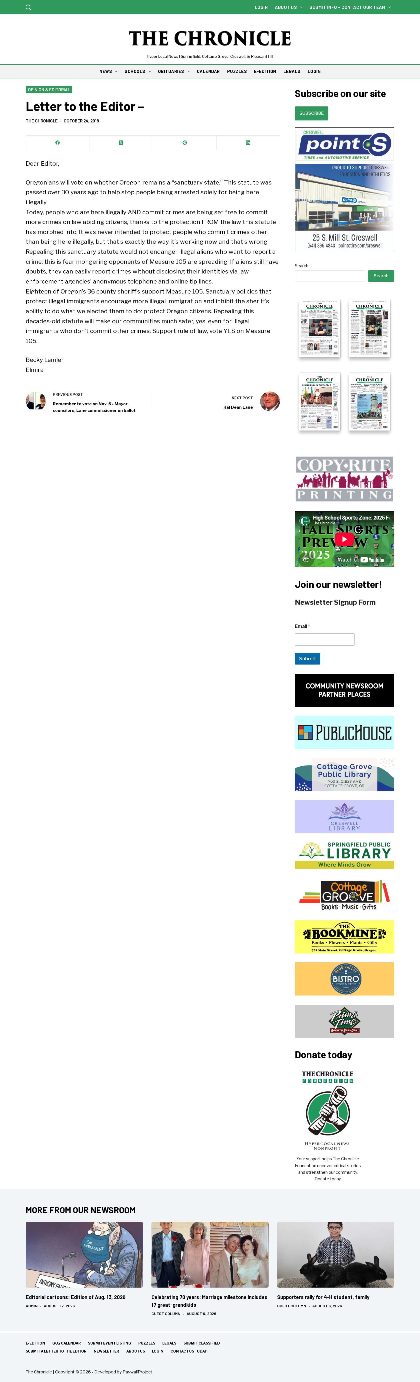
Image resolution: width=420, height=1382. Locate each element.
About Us (286, 7)
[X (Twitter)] (121, 143)
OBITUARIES (171, 71)
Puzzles (146, 1343)
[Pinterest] (185, 143)
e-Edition (35, 1343)
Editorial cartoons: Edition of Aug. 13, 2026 (75, 1297)
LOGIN (314, 71)
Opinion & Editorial (49, 89)
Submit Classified (201, 1343)
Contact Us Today (189, 1351)
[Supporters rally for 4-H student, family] (335, 1255)
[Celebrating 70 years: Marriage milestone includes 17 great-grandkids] (210, 1255)
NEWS (105, 71)
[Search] (28, 7)
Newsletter (106, 1351)
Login (261, 7)
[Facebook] (57, 143)
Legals (169, 1343)
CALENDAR (208, 71)
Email (302, 626)
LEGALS (292, 71)
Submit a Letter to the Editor (56, 1351)
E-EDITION (265, 71)
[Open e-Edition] (344, 364)
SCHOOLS (135, 71)
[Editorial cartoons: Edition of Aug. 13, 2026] (84, 1255)
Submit (307, 658)
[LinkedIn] (248, 143)
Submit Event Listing (109, 1343)
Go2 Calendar (66, 1343)
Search (301, 265)
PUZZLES (237, 71)
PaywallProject (137, 1372)
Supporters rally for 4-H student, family (323, 1297)
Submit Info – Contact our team (347, 7)
